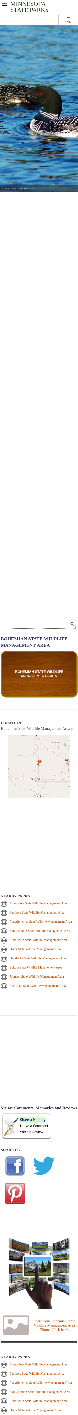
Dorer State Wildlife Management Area (35, 949)
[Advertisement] (39, 1063)
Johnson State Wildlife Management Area (37, 976)
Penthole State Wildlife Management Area (37, 912)
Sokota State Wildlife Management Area (36, 967)
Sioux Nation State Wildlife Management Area (40, 931)
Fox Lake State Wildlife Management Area (38, 985)
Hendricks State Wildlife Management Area (38, 958)
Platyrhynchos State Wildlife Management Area (41, 921)
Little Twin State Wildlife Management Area (39, 940)
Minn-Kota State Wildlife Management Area (39, 903)
